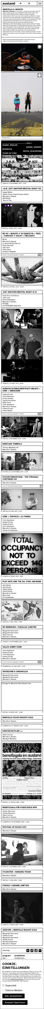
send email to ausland (40, 950)
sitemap (6, 950)
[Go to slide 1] (6, 205)
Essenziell (11, 985)
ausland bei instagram (31, 950)
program (6, 955)
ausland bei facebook (36, 950)
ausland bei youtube (27, 950)
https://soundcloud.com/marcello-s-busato (15, 41)
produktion (19, 955)
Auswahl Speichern (15, 1002)
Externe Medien (14, 990)
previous (20, 3)
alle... (4, 958)
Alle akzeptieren (13, 995)
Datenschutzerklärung (17, 979)
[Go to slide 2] (8, 205)
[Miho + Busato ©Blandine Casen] (22, 104)
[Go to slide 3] (11, 205)
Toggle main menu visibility (40, 3)
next (29, 3)
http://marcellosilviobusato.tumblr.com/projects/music (19, 39)
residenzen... (20, 958)
